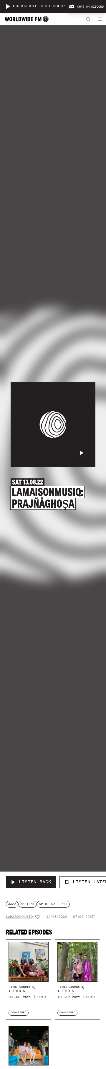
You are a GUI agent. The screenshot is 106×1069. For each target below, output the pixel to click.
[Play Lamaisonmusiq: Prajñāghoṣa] (81, 453)
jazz (12, 904)
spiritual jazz (53, 904)
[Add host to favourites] (37, 917)
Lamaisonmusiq (19, 917)
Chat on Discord (90, 6)
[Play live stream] (8, 6)
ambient (27, 904)
